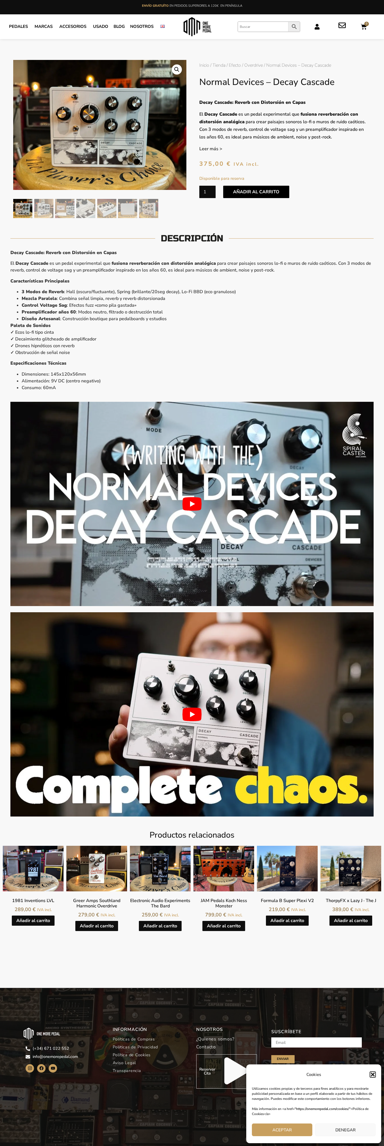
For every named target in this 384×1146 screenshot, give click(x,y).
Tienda (219, 65)
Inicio (204, 65)
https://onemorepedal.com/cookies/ (322, 1109)
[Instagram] (30, 1068)
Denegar (345, 1130)
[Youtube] (53, 1068)
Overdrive (253, 65)
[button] (373, 1074)
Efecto (235, 65)
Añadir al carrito (256, 192)
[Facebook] (41, 1068)
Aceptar (282, 1130)
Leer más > (210, 149)
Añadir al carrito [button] (33, 921)
